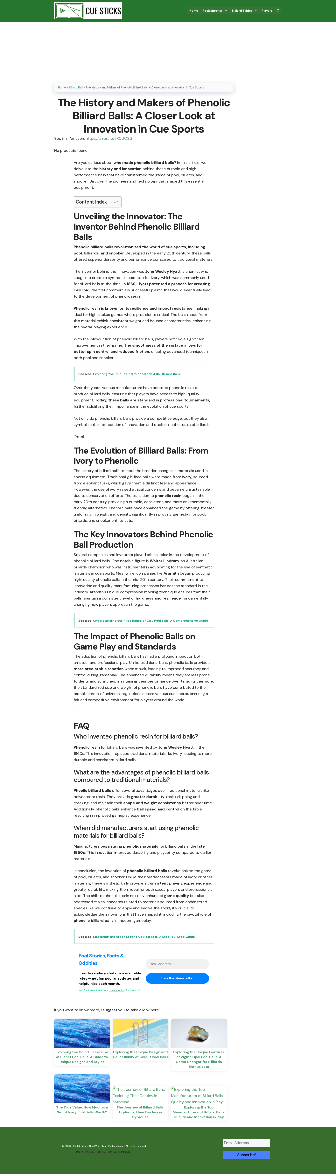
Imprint (80, 1151)
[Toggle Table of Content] (113, 201)
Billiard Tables (242, 11)
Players (267, 11)
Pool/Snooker (212, 11)
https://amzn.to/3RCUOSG (109, 138)
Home (193, 11)
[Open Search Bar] (278, 10)
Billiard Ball (76, 87)
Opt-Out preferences (120, 1151)
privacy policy (117, 990)
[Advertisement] (168, 51)
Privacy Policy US (95, 1151)
